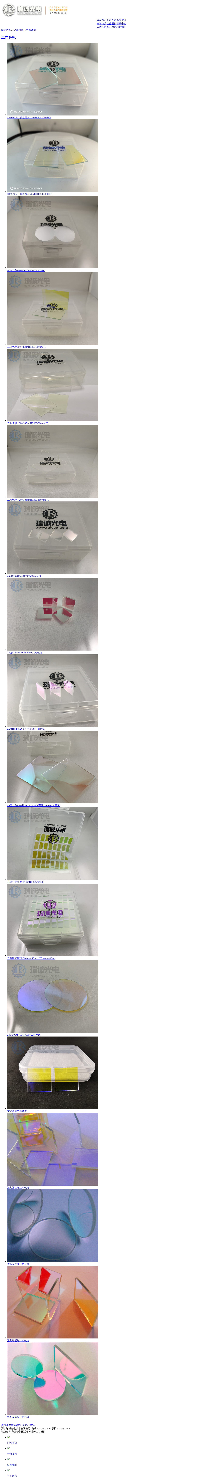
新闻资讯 (121, 20)
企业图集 (111, 23)
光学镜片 (101, 23)
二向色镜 (31, 30)
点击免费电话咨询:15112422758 (18, 1425)
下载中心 (121, 23)
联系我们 (121, 27)
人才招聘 (101, 27)
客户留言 (111, 27)
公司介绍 (111, 20)
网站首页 (101, 20)
